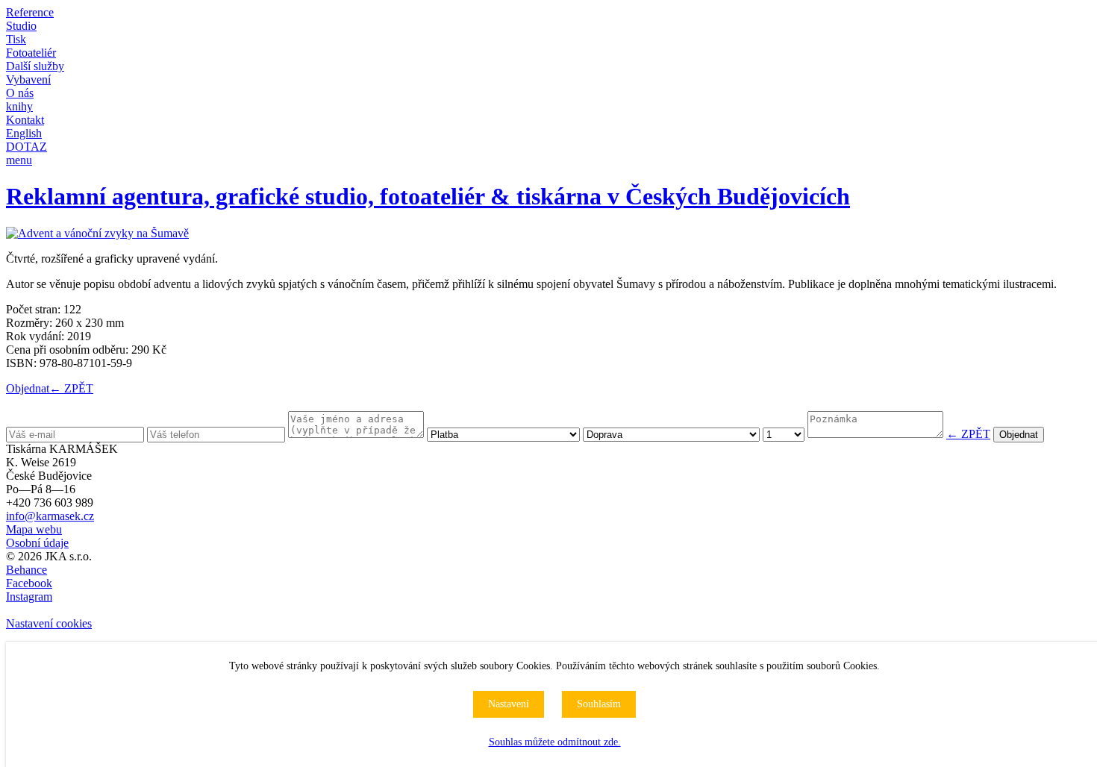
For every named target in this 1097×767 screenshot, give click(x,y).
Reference (30, 12)
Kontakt (25, 119)
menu (19, 160)
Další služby (35, 66)
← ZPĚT (71, 388)
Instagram (29, 596)
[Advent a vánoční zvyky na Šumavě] (97, 233)
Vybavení (28, 79)
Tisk (16, 39)
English (24, 133)
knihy (19, 106)
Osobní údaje (37, 542)
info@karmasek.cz (50, 516)
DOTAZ (26, 146)
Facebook (29, 583)
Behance (26, 569)
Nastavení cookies (49, 623)
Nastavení (508, 704)
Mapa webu (34, 529)
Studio (21, 25)
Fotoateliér (31, 52)
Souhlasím (599, 704)
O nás (20, 93)
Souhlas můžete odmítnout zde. (555, 742)
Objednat (27, 388)
